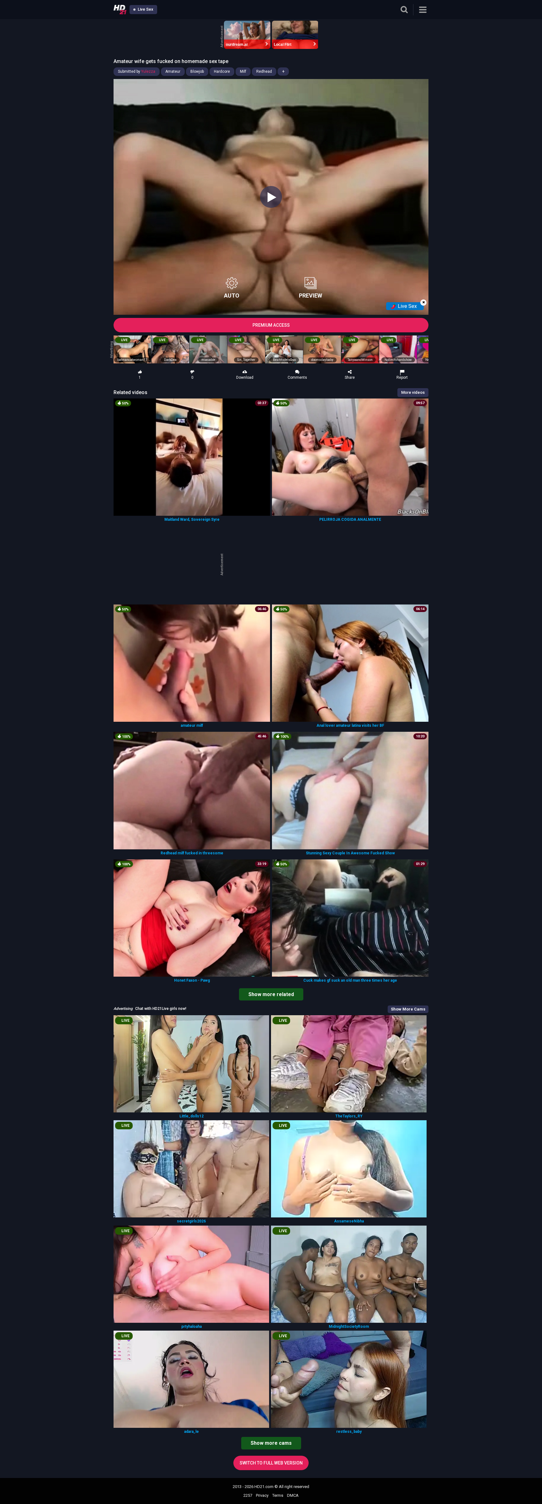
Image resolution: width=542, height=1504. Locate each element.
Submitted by (136, 71)
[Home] (120, 9)
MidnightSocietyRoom (349, 1326)
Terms (277, 1495)
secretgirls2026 (191, 1221)
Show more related (271, 994)
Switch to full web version (271, 1462)
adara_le (191, 1431)
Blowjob (197, 71)
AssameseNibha (349, 1221)
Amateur (172, 71)
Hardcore (222, 71)
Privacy (262, 1495)
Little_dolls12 (191, 1116)
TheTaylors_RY (349, 1116)
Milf (243, 71)
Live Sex (145, 9)
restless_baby (349, 1431)
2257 (247, 1495)
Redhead (264, 71)
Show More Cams (408, 1009)
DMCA (293, 1495)
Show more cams (271, 1443)
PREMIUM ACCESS (271, 325)
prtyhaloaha (191, 1326)
